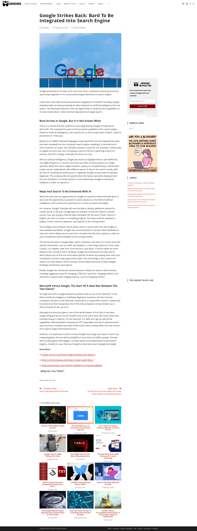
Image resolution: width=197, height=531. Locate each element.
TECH (54, 380)
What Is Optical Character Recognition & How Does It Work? (52, 484)
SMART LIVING (48, 380)
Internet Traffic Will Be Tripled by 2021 (52, 427)
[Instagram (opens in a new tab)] (193, 4)
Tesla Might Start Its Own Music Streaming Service (80, 455)
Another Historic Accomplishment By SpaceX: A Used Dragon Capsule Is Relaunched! (108, 514)
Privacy (140, 528)
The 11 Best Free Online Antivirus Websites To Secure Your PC (108, 428)
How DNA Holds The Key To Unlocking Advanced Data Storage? (80, 513)
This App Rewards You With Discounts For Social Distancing (108, 456)
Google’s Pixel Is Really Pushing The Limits (52, 455)
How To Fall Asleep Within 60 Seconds (108, 483)
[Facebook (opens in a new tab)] (187, 4)
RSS (135, 528)
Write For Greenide (126, 528)
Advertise (116, 528)
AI (43, 380)
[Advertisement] (142, 43)
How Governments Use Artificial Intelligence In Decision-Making (72, 365)
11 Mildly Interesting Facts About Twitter (80, 483)
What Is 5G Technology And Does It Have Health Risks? (67, 360)
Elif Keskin (45, 28)
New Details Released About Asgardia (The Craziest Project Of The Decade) (52, 513)
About (109, 528)
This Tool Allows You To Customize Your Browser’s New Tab (80, 428)
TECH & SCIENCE (80, 28)
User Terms (147, 528)
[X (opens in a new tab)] (183, 4)
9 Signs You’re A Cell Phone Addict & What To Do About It (68, 354)
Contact (155, 528)
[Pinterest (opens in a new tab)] (190, 4)
